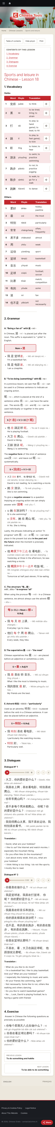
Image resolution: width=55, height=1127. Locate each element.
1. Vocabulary (12, 53)
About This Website (10, 1113)
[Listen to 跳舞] (46, 189)
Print (41, 41)
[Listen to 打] (46, 126)
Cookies (24, 1113)
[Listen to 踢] (46, 138)
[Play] (7, 772)
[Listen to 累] (46, 113)
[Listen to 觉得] (46, 104)
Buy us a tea (29, 20)
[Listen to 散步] (46, 180)
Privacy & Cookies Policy (12, 1108)
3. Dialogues (12, 61)
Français (47, 1082)
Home (4, 31)
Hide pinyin (30, 41)
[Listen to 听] (46, 148)
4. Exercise (11, 65)
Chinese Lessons (16, 31)
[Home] (10, 3)
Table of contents (13, 41)
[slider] (17, 772)
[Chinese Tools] (27, 15)
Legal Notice (30, 1108)
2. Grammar (12, 57)
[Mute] (32, 772)
